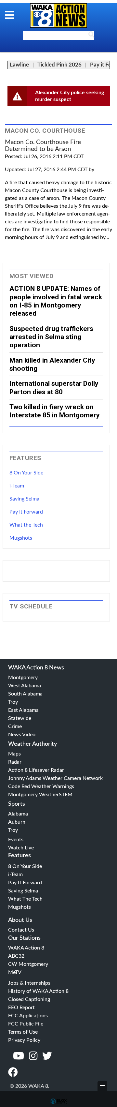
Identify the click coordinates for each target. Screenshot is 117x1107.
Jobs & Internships (29, 983)
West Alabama (24, 685)
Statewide (19, 718)
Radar (14, 762)
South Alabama (25, 693)
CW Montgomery (28, 964)
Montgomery (23, 677)
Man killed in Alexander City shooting (52, 364)
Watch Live (21, 847)
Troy (13, 702)
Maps (14, 753)
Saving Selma (24, 498)
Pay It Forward (26, 512)
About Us (20, 920)
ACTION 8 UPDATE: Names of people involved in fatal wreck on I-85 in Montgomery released (55, 300)
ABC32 (16, 956)
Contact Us (21, 930)
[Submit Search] (91, 36)
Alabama (18, 813)
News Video (21, 734)
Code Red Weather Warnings (41, 786)
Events (15, 839)
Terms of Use (23, 1032)
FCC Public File (25, 1023)
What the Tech (26, 525)
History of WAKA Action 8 (38, 991)
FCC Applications (28, 1015)
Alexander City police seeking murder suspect (69, 96)
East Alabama (23, 710)
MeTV (14, 972)
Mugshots (20, 538)
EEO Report (21, 1007)
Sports (16, 804)
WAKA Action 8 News (36, 668)
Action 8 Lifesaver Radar (36, 770)
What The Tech (25, 899)
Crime (15, 726)
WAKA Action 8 (26, 947)
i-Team (16, 485)
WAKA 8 (58, 15)
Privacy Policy (24, 1040)
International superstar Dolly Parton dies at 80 (53, 387)
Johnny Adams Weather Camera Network (55, 778)
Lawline (19, 64)
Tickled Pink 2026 (59, 64)
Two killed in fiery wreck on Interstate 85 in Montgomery (54, 411)
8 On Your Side (26, 472)
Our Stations (24, 938)
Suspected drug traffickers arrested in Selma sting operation (51, 336)
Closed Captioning (29, 999)
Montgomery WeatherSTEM (40, 794)
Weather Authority (32, 744)
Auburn (16, 822)
